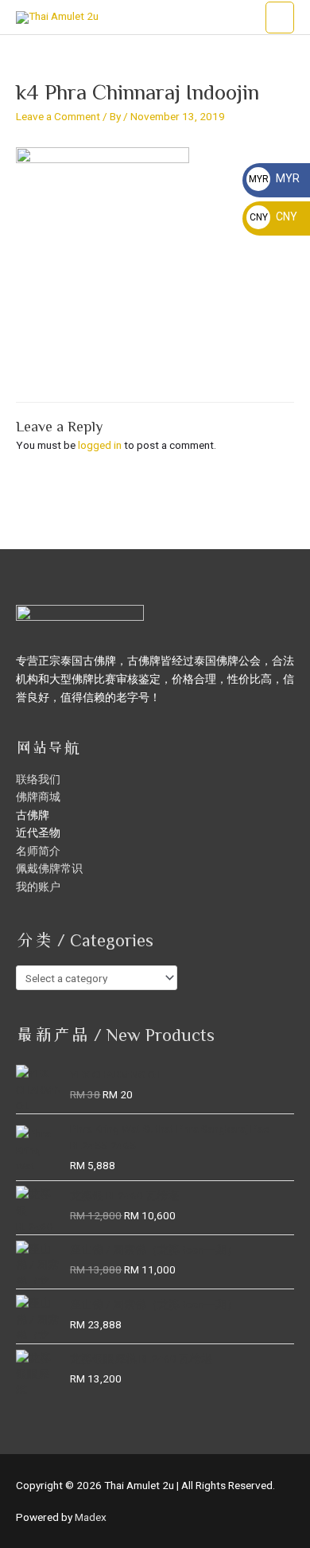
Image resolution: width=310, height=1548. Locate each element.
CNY (273, 216)
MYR (274, 178)
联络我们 (38, 779)
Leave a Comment (58, 116)
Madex (91, 1517)
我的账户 (38, 886)
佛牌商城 (38, 796)
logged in (100, 445)
